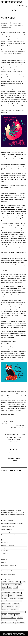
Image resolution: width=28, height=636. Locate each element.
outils (17, 606)
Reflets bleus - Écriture (16, 25)
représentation (20, 611)
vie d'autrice (11, 414)
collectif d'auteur (17, 590)
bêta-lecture (6, 590)
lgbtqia (19, 601)
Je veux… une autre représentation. (14, 438)
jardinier (20, 598)
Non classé (3, 542)
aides (23, 581)
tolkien (4, 622)
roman (4, 614)
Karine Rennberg (11, 2)
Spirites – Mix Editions (6, 529)
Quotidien (5, 25)
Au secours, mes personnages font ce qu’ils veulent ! (13, 532)
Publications (4, 559)
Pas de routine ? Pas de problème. (14, 448)
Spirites (20, 617)
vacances (11, 622)
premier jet (5, 609)
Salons (3, 562)
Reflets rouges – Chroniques (7, 565)
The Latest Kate (5, 53)
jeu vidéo (5, 601)
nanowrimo (16, 603)
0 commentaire (7, 27)
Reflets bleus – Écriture (6, 545)
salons (17, 614)
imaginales (13, 598)
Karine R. (5, 23)
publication (14, 609)
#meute (4, 581)
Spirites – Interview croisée (7, 526)
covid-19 (4, 595)
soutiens (12, 617)
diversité (19, 595)
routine (11, 614)
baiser (4, 587)
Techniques (4, 553)
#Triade (11, 581)
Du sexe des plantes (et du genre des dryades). (12, 523)
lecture (12, 601)
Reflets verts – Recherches (7, 574)
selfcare (5, 617)
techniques (15, 620)
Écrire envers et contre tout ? (8, 534)
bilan (9, 587)
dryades (4, 598)
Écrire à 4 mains (14, 458)
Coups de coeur (4, 568)
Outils (2, 548)
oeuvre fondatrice (7, 606)
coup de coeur (16, 592)
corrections (6, 592)
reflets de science (7, 611)
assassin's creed (16, 584)
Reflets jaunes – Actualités (7, 557)
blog (15, 587)
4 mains (18, 581)
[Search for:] (25, 6)
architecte (5, 584)
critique (11, 595)
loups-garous (6, 603)
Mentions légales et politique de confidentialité (14, 634)
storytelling (6, 620)
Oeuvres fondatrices (5, 570)
